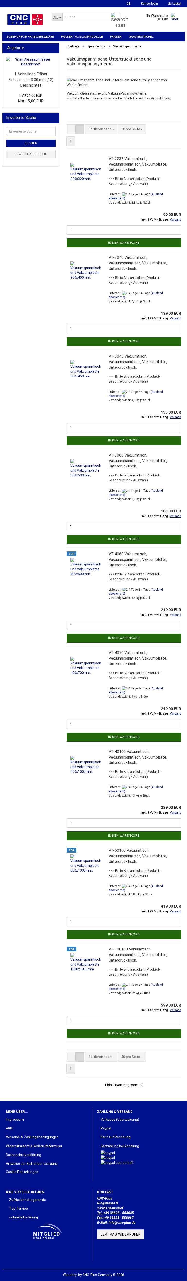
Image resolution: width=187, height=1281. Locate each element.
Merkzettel (173, 3)
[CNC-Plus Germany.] (25, 19)
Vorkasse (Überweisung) (119, 1119)
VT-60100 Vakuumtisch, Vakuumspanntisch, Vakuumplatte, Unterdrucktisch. (138, 856)
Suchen (31, 143)
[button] (127, 3)
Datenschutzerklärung (23, 1155)
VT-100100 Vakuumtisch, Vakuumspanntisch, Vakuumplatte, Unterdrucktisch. (138, 955)
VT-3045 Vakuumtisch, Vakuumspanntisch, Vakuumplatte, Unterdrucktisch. (138, 362)
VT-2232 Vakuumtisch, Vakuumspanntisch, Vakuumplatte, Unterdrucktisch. (138, 164)
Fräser (116, 36)
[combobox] (101, 129)
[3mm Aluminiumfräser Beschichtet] (31, 62)
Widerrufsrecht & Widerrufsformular (34, 1146)
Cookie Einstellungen (22, 1172)
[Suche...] (115, 17)
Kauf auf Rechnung (115, 1137)
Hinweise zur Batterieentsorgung (32, 1163)
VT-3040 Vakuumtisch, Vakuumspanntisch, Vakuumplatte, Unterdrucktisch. (138, 263)
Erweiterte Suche (31, 154)
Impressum (15, 1119)
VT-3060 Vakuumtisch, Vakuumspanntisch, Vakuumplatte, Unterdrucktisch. (138, 461)
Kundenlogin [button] (149, 3)
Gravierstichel (141, 36)
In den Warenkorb (124, 242)
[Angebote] (54, 48)
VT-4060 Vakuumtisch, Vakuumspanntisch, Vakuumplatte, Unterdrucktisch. (138, 559)
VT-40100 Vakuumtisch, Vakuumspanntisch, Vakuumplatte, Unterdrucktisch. (138, 757)
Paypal (105, 1128)
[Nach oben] (173, 1273)
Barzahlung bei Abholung (119, 1146)
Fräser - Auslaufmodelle (82, 36)
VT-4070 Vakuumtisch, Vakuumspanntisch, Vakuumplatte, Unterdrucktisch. (138, 658)
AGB (9, 1128)
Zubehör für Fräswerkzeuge (30, 36)
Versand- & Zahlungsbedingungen (32, 1137)
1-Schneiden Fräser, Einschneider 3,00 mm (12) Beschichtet (31, 80)
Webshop (70, 1275)
